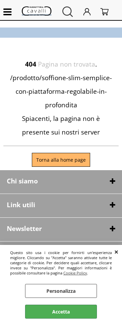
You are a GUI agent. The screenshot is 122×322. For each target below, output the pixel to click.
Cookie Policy (75, 272)
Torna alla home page (61, 160)
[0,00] (107, 11)
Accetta (61, 311)
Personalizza (61, 291)
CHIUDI (116, 251)
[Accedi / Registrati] (90, 11)
